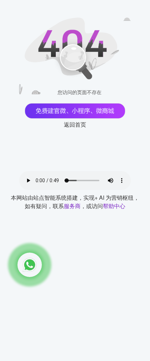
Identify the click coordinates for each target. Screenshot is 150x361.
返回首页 (75, 124)
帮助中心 (114, 206)
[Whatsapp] (29, 265)
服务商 (72, 206)
